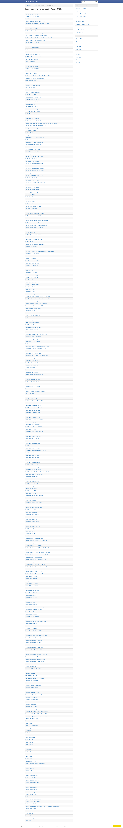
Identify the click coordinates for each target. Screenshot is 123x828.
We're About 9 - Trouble (30, 291)
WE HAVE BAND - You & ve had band (33, 64)
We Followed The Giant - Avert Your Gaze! (34, 56)
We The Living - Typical (30, 201)
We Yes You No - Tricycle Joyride (32, 249)
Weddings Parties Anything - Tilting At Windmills (35, 659)
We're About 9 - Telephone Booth (32, 286)
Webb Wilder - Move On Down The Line (33, 502)
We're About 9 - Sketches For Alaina (32, 282)
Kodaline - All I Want (80, 26)
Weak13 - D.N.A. (28, 332)
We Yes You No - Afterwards (31, 246)
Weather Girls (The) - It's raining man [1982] (34, 374)
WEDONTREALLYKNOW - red (31, 718)
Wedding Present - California (31, 592)
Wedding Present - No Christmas (32, 616)
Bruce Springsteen (79, 44)
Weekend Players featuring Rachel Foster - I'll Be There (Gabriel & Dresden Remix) (42, 806)
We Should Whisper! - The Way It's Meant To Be (35, 120)
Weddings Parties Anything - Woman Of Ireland (35, 664)
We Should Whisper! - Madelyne (32, 118)
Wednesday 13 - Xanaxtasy (31, 706)
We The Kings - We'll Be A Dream (32, 187)
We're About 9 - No (29, 270)
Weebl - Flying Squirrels (30, 732)
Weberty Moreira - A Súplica (31, 576)
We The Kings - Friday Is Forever (32, 161)
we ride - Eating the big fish (31, 80)
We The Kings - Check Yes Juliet (32, 154)
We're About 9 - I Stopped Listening (32, 260)
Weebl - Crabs (28, 730)
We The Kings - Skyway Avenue (31, 173)
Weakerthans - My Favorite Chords (32, 341)
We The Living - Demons (30, 196)
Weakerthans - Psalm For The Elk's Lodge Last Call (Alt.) (37, 346)
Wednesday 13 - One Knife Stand (32, 692)
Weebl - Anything (28, 723)
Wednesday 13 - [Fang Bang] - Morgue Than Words (36, 716)
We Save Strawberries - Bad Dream (32, 83)
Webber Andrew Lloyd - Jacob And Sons (33, 545)
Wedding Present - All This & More (32, 590)
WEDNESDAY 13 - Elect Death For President (34, 678)
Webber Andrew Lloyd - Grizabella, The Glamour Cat (36, 540)
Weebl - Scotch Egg (29, 751)
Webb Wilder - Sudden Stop (31, 528)
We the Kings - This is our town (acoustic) (33, 184)
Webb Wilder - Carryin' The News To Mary (34, 474)
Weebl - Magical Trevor (30, 737)
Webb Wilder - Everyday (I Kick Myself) (33, 486)
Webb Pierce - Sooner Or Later (31, 445)
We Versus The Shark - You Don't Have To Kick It (35, 211)
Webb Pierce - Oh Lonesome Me (32, 438)
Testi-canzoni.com (29, 1)
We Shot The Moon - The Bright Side (32, 109)
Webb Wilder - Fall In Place (31, 488)
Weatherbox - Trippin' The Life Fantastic (33, 381)
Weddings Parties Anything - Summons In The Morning (36, 654)
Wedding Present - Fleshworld (31, 600)
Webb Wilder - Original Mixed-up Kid (32, 505)
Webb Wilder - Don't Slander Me (32, 481)
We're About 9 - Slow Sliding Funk (32, 284)
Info (97, 826)
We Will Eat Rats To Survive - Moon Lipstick (34, 241)
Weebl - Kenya (28, 735)
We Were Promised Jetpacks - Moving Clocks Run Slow (36, 220)
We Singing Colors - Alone (30, 130)
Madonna (78, 62)
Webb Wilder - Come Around (31, 479)
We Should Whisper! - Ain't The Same (33, 116)
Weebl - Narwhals (29, 742)
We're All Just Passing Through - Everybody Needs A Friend (37, 296)
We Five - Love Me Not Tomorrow (32, 52)
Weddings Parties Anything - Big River (33, 642)
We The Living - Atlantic (30, 194)
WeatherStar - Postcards (30, 384)
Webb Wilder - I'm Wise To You (31, 493)
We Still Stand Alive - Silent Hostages (32, 151)
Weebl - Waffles (28, 756)
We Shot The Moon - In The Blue (32, 101)
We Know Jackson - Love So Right (32, 68)
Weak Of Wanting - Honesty (31, 324)
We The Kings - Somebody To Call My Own (34, 175)
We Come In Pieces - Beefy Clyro (32, 45)
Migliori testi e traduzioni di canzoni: (83, 5)
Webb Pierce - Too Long (30, 452)
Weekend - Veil (28, 770)
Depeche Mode (79, 38)
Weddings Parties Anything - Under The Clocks (35, 661)
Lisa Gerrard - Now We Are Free (82, 24)
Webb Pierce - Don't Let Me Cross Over (33, 405)
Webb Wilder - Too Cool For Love (32, 535)
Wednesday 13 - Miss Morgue (31, 687)
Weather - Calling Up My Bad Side (32, 367)
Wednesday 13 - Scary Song (31, 697)
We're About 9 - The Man (30, 289)
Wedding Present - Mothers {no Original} (33, 609)
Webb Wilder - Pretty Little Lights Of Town (33, 507)
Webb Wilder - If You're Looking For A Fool (34, 495)
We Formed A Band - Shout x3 (31, 59)
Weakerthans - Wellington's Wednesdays (33, 358)
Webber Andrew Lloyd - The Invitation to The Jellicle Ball (36, 573)
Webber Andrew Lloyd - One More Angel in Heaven (35, 564)
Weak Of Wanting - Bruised (30, 320)
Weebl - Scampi (28, 749)
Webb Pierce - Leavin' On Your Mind (32, 424)
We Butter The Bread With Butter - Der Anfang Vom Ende (37, 23)
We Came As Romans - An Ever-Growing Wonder (35, 26)
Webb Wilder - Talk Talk (30, 531)
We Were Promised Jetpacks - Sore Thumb (34, 227)
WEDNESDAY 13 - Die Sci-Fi (31, 675)
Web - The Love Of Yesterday (31, 398)
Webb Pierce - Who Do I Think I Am (32, 464)
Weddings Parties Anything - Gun (32, 645)
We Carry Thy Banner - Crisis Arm (32, 42)
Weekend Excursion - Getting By (32, 780)
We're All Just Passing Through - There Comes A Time (36, 301)
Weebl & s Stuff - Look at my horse (32, 761)
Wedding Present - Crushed (31, 597)
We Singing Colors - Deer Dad (31, 135)
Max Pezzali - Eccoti (80, 21)
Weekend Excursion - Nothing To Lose (33, 785)
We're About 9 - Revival (30, 279)
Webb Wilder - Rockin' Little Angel (32, 514)
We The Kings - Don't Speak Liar (32, 158)
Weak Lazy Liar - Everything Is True (32, 315)
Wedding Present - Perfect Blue (31, 623)
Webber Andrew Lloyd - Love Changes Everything (35, 559)
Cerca (96, 1)
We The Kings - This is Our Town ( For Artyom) (35, 182)
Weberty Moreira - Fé (29, 581)
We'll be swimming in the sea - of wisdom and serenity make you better (39, 251)
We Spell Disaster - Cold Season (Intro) (33, 144)
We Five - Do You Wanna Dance (32, 47)
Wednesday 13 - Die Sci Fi (30, 673)
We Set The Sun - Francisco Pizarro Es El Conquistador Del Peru (38, 90)
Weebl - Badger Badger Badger (31, 725)
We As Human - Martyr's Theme (32, 18)
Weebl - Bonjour (28, 728)
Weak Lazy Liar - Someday (30, 317)
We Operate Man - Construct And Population (34, 78)
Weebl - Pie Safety (29, 744)
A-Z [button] (37, 1)
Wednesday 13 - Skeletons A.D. (31, 704)
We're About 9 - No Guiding (31, 272)
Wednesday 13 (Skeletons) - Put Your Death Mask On (36, 713)
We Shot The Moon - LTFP (30, 104)
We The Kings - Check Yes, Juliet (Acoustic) (34, 156)
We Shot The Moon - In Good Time (32, 99)
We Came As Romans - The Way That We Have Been (36, 35)
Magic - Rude (78, 11)
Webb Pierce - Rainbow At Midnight (32, 443)
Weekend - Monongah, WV (30, 768)
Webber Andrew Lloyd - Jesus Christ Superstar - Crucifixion (37, 547)
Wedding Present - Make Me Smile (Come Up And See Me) (37, 607)
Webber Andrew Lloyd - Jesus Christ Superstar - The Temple (37, 554)
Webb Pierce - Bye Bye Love (31, 403)
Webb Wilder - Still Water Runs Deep (32, 526)
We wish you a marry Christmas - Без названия (35, 244)
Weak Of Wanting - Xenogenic (31, 329)
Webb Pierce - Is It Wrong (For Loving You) (34, 419)
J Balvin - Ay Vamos (80, 29)
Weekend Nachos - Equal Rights (32, 792)
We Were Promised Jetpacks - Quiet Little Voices (35, 222)
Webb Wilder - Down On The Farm (32, 483)
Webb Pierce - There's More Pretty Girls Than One (35, 450)
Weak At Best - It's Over (30, 310)
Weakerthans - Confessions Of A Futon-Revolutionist (36, 334)
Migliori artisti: (79, 36)
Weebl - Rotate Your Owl (30, 747)
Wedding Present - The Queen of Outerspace (34, 630)
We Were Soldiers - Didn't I (30, 232)
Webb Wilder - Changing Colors (31, 476)
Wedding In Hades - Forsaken (31, 585)
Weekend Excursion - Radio (31, 787)
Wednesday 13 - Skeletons (30, 701)
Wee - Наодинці (28, 720)
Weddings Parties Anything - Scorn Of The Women (35, 649)
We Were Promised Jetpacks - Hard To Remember (35, 215)
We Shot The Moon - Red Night (31, 106)
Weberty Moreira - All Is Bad (31, 578)
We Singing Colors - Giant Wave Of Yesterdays (34, 137)
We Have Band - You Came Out (31, 66)
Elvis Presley (78, 49)
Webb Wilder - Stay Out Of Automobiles (33, 524)
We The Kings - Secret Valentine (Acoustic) (34, 166)
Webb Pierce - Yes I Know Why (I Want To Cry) (34, 467)
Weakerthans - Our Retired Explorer (32, 343)
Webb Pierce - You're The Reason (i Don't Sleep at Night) (37, 471)
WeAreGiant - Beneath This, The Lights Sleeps (34, 362)
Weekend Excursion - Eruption (31, 775)
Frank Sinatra (78, 46)
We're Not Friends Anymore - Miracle (33, 308)
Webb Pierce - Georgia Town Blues (32, 410)
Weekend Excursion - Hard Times (32, 782)
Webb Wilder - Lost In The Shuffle (32, 498)
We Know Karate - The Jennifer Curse (33, 71)
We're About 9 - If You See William (32, 263)
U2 (76, 41)
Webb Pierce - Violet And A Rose (32, 457)
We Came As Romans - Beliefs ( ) (32, 28)
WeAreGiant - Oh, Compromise (31, 365)
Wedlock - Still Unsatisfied (30, 666)
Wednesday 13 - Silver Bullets (31, 699)
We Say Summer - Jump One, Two (32, 85)
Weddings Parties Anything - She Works (33, 652)
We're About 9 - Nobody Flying (31, 275)
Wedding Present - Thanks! (31, 628)
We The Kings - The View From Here (32, 177)
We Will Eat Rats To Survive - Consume (33, 234)
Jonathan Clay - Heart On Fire (82, 13)
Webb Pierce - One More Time (31, 441)
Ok (117, 826)
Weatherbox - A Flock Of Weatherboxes (33, 377)
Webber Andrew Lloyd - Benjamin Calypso (34, 538)
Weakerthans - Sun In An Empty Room (33, 353)
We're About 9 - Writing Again (31, 294)
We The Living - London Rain (31, 199)
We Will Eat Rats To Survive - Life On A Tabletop (35, 237)
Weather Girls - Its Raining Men (31, 372)
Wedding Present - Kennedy (31, 604)
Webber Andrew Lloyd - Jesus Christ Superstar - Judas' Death (38, 550)
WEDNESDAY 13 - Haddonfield (31, 683)
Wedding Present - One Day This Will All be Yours (35, 621)
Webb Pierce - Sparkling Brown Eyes (32, 448)
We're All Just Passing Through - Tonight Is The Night (36, 303)
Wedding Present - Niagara (31, 614)
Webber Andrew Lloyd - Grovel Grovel (33, 543)
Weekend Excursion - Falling (31, 777)
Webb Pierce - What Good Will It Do (32, 462)
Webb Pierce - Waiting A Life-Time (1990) (33, 460)
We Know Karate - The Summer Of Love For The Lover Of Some (38, 75)
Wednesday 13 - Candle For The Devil (33, 671)
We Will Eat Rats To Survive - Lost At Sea (33, 239)
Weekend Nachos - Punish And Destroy (33, 801)
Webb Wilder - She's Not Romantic (32, 521)
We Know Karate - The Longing (31, 73)
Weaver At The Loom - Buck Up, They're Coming (35, 391)
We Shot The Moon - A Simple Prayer (33, 97)
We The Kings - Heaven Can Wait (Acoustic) (34, 163)
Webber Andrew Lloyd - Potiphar (32, 569)
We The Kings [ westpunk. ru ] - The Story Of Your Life (36, 192)
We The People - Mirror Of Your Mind (33, 206)
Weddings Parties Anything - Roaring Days (34, 647)
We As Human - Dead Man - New (32, 16)
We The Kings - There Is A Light (32, 180)
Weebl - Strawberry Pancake (31, 754)
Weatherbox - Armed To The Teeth (32, 379)
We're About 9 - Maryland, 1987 (31, 265)
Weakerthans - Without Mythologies (32, 360)
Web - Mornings (28, 396)
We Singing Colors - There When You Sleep (34, 142)
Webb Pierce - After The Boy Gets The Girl (34, 400)
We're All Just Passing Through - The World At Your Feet (37, 298)
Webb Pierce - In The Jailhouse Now (32, 417)
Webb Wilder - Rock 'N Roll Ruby (32, 509)
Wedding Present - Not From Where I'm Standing (35, 618)
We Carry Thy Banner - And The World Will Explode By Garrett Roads (39, 37)
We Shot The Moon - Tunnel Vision (32, 111)
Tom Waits (78, 54)
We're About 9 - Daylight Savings (32, 253)
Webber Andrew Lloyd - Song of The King (33, 571)
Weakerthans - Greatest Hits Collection (33, 336)
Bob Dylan (78, 59)
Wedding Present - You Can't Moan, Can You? (34, 637)
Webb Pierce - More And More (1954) (33, 436)
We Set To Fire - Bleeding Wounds (32, 92)
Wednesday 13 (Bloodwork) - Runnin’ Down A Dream (36, 709)
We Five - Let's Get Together (31, 49)
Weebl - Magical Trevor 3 (30, 739)
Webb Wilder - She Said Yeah (31, 519)
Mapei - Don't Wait (79, 32)
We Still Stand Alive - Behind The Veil (32, 147)
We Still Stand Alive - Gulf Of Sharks (32, 149)
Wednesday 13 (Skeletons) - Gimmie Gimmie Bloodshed (36, 711)
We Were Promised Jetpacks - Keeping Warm (34, 218)
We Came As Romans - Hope (31, 30)
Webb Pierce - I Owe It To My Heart (32, 412)
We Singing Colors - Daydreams (32, 132)
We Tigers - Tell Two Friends (31, 208)
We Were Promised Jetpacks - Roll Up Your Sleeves (36, 225)
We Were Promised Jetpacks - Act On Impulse (34, 213)
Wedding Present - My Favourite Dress (33, 611)
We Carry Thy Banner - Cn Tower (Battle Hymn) (35, 40)
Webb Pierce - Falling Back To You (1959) (33, 407)
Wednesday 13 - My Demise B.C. (32, 690)
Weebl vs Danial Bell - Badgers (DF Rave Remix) (35, 763)
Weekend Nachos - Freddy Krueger (32, 796)
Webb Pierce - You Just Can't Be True (33, 469)
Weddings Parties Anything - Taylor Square (34, 656)
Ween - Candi (28, 820)
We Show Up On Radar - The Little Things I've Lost (35, 125)
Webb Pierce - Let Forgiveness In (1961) (33, 426)
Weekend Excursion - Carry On (31, 773)
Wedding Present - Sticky (30, 626)
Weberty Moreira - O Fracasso (31, 583)
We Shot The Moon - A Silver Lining (32, 94)
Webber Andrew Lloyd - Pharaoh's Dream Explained (36, 566)
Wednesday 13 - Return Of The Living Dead (34, 694)
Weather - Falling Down (30, 369)
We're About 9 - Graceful (30, 258)
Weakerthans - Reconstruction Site (32, 351)
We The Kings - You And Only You (32, 189)
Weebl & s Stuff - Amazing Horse (32, 758)
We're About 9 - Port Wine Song (31, 277)
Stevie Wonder (79, 51)
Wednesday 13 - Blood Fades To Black (33, 668)
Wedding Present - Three (30, 633)
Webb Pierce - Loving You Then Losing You (34, 431)
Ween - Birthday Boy (29, 818)
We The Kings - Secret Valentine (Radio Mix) (34, 168)
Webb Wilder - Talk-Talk (30, 533)
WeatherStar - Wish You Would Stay (32, 386)
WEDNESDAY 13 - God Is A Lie (31, 680)
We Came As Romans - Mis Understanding (34, 33)
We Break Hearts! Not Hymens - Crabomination (35, 21)
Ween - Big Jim (28, 815)
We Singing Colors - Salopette (31, 139)
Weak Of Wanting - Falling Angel (32, 322)
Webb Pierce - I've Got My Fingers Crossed (34, 415)
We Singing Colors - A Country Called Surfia (34, 128)
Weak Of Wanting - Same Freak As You (33, 327)
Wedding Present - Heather (31, 602)
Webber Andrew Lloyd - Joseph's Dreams (33, 557)
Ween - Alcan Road (29, 813)
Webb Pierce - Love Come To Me (32, 429)
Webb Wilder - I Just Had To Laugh (32, 490)
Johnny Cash (78, 57)
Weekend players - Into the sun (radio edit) (34, 803)
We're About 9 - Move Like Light (32, 268)
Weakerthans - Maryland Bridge (31, 339)
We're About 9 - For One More (31, 256)
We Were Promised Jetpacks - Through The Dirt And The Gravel (38, 230)
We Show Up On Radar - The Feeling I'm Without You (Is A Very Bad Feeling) (41, 123)
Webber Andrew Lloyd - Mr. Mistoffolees (33, 562)
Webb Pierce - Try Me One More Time (33, 455)
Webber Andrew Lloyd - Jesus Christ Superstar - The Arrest (37, 552)
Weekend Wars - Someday (30, 808)
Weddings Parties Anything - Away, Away (33, 640)
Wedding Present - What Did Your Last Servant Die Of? (36, 635)
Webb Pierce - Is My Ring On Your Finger (33, 422)
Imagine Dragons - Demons (81, 16)
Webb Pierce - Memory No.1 (31, 434)
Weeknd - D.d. (28, 811)
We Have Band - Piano (30, 61)
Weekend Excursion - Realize (31, 789)
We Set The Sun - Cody (30, 87)
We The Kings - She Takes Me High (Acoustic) (34, 170)
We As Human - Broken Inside (31, 14)
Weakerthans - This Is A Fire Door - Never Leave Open (36, 355)
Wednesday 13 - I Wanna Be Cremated (33, 685)
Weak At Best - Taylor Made (31, 313)
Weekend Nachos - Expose (31, 794)
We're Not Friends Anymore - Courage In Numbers (35, 305)
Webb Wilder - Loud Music (30, 500)
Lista (36, 5)
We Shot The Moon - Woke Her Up (32, 113)
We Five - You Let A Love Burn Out (32, 54)
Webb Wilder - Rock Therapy (31, 512)
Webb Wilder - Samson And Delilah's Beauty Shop (35, 517)
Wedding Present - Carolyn (30, 595)
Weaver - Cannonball (29, 388)
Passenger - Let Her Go (81, 8)
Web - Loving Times (29, 393)
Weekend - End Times (30, 766)
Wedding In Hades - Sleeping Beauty (32, 588)
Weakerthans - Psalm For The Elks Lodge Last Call (35, 348)
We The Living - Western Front (31, 203)
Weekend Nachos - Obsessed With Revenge (34, 799)
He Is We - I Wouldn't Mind (81, 19)
